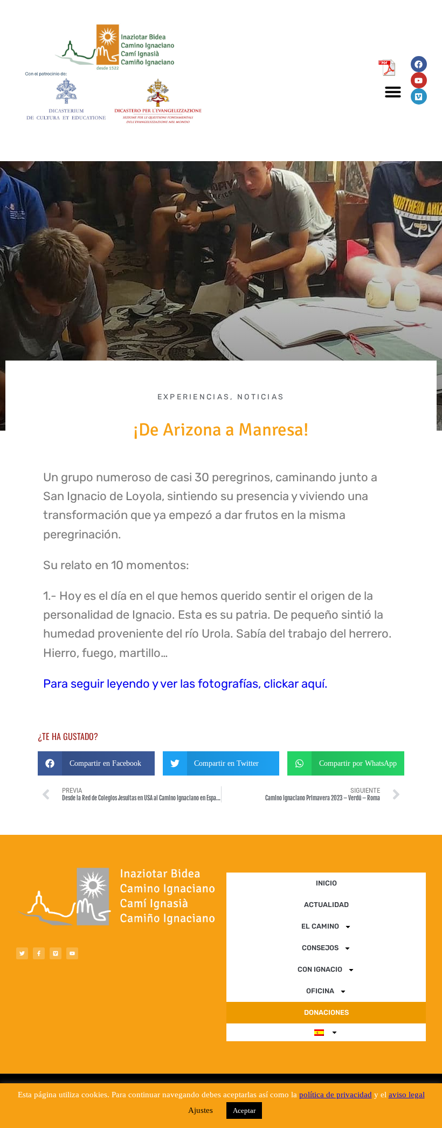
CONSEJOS (320, 948)
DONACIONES (326, 1012)
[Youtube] (419, 80)
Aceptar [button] (244, 1110)
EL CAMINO (320, 926)
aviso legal (407, 1094)
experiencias (194, 397)
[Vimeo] (419, 96)
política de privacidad (335, 1094)
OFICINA (320, 991)
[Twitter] (22, 953)
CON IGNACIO (320, 969)
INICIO (326, 883)
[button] (393, 92)
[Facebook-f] (39, 953)
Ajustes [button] (200, 1110)
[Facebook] (419, 64)
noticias (261, 397)
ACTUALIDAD (326, 905)
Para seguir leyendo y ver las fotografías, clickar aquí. (185, 683)
